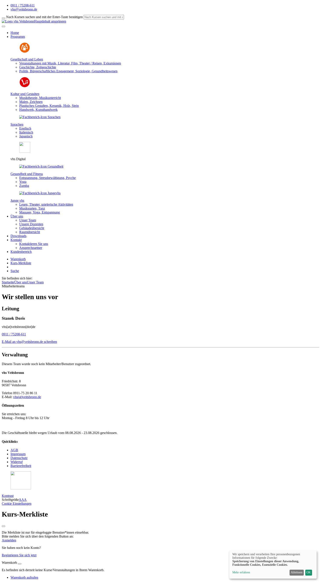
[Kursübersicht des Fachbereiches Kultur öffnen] (24, 86)
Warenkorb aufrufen (24, 577)
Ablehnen (296, 572)
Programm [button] (17, 36)
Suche (14, 271)
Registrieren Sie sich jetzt (19, 555)
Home (14, 33)
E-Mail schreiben (29, 342)
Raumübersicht (29, 232)
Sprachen (16, 124)
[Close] (19, 563)
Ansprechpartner (30, 248)
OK (308, 572)
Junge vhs (17, 200)
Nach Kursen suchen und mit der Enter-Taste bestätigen (44, 17)
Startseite (8, 282)
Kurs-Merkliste (20, 263)
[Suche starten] (3, 18)
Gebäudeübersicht (31, 228)
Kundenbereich (21, 251)
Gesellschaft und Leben (26, 59)
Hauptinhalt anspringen (50, 21)
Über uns (20, 282)
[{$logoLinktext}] (18, 21)
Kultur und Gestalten (24, 94)
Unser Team (27, 220)
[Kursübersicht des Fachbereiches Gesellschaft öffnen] (24, 52)
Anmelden (9, 540)
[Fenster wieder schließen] (3, 526)
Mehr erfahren (241, 572)
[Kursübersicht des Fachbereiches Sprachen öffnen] (39, 117)
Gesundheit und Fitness (26, 174)
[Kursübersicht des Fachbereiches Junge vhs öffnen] (39, 193)
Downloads (18, 236)
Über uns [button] (16, 216)
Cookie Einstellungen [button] (16, 503)
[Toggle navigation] (3, 26)
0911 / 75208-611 (14, 334)
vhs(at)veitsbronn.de (27, 397)
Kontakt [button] (16, 240)
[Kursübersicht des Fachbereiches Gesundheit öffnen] (41, 166)
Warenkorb (18, 259)
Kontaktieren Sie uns (33, 244)
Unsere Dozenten (31, 224)
